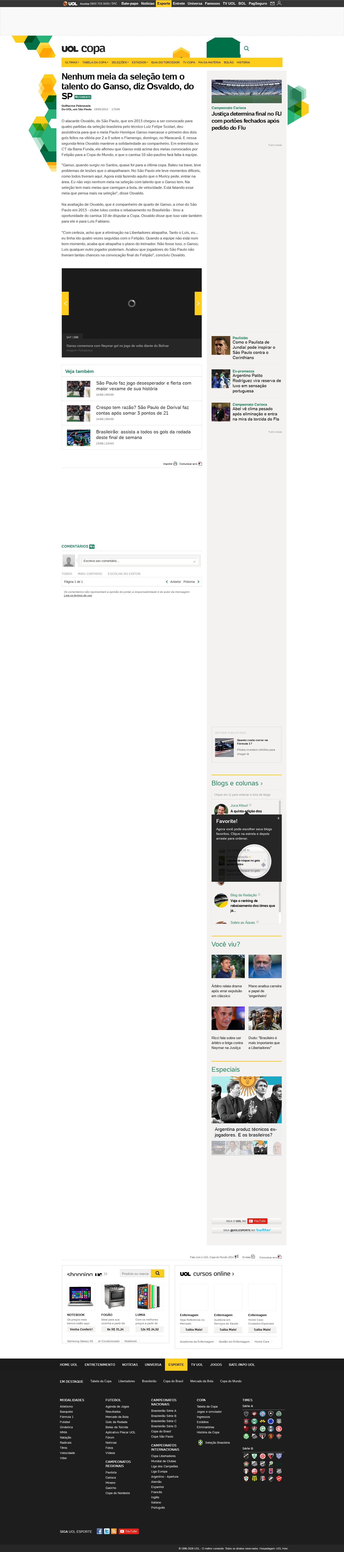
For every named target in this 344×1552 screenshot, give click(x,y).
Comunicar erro (188, 464)
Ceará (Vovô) (262, 1463)
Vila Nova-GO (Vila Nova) (279, 1478)
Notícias (147, 3)
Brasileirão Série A (163, 1411)
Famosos (212, 3)
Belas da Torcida (117, 1427)
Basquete (66, 1412)
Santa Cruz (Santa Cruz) (262, 1478)
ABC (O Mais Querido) (246, 1456)
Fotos (109, 1448)
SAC (114, 3)
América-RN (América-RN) (262, 1456)
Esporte (163, 3)
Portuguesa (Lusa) (246, 1478)
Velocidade (67, 1453)
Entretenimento (100, 1365)
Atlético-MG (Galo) (246, 1413)
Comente (84, 97)
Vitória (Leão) (279, 1436)
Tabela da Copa (94, 62)
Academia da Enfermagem (197, 1341)
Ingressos (203, 1417)
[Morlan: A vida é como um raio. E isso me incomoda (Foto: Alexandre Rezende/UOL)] (274, 1153)
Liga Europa (159, 1471)
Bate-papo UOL (242, 1365)
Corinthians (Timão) (246, 1421)
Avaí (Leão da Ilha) (279, 1456)
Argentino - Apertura (164, 1477)
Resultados (113, 1412)
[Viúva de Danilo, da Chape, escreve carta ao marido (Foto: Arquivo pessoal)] (246, 1153)
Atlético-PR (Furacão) (254, 1413)
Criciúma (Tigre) (262, 1421)
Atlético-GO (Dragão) (270, 1456)
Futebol (65, 1422)
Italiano (156, 1502)
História (243, 62)
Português (158, 1508)
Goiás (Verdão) (262, 1428)
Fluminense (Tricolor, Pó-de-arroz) (254, 1428)
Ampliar (187, 274)
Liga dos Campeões (164, 1466)
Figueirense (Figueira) (279, 1421)
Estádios (139, 62)
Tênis (63, 1448)
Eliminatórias (205, 1427)
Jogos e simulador (209, 1412)
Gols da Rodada (116, 1422)
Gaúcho (111, 1488)
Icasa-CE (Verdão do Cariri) (279, 1463)
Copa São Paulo (162, 1436)
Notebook (130, 1341)
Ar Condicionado (109, 1341)
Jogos (216, 1365)
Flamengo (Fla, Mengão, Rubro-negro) (246, 1428)
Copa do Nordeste (118, 1493)
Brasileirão (149, 1381)
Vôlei (63, 1458)
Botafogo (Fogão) (270, 1413)
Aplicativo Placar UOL (120, 1432)
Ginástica (66, 1427)
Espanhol (157, 1487)
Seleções (119, 62)
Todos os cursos (266, 1275)
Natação (65, 1437)
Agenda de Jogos (117, 1406)
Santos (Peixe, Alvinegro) (254, 1436)
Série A (247, 1406)
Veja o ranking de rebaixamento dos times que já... (253, 905)
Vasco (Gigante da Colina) (270, 1478)
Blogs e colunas (235, 783)
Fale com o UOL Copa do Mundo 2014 (212, 1257)
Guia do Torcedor (165, 62)
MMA (63, 1432)
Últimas (71, 62)
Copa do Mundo (231, 1381)
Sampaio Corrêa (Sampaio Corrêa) (254, 1478)
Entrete (179, 3)
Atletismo (66, 1406)
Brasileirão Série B (163, 1416)
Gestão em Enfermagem (234, 1341)
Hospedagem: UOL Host (274, 1548)
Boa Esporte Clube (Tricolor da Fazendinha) (246, 1463)
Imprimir (167, 464)
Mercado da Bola (201, 1381)
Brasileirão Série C (163, 1421)
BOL (242, 3)
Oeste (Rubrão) (262, 1471)
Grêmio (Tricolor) (270, 1428)
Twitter (107, 1531)
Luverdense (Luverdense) (270, 1463)
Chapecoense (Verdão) (279, 1413)
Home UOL (69, 1365)
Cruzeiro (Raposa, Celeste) (270, 1421)
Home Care (262, 1341)
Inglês (155, 1497)
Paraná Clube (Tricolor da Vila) (270, 1471)
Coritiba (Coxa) (254, 1421)
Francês (156, 1492)
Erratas (246, 1257)
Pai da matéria (209, 62)
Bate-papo (129, 3)
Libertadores (126, 1381)
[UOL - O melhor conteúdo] (68, 5)
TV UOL (229, 3)
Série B (247, 1448)
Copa (93, 47)
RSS (114, 1531)
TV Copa (189, 62)
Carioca (111, 1478)
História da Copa (208, 1432)
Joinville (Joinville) (246, 1471)
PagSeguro (258, 3)
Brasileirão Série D (163, 1426)
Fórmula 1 (66, 1417)
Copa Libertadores (163, 1456)
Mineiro (110, 1483)
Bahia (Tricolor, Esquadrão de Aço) (262, 1413)
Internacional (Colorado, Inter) (279, 1428)
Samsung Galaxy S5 (80, 1341)
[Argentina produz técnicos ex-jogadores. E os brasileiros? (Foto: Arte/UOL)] (260, 1153)
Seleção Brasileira (217, 1443)
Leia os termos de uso (78, 595)
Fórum (110, 1437)
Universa (195, 3)
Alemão (156, 1482)
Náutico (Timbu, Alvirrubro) (254, 1471)
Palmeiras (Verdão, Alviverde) (246, 1436)
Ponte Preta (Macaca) (279, 1471)
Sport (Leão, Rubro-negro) (270, 1436)
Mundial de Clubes (163, 1461)
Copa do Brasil (173, 1381)
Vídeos (110, 1453)
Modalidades (72, 1400)
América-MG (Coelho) (254, 1456)
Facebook (100, 1531)
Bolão (229, 62)
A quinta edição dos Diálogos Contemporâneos (252, 813)
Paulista (111, 1472)
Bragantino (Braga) (254, 1463)
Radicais (66, 1443)
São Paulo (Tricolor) (262, 1436)
